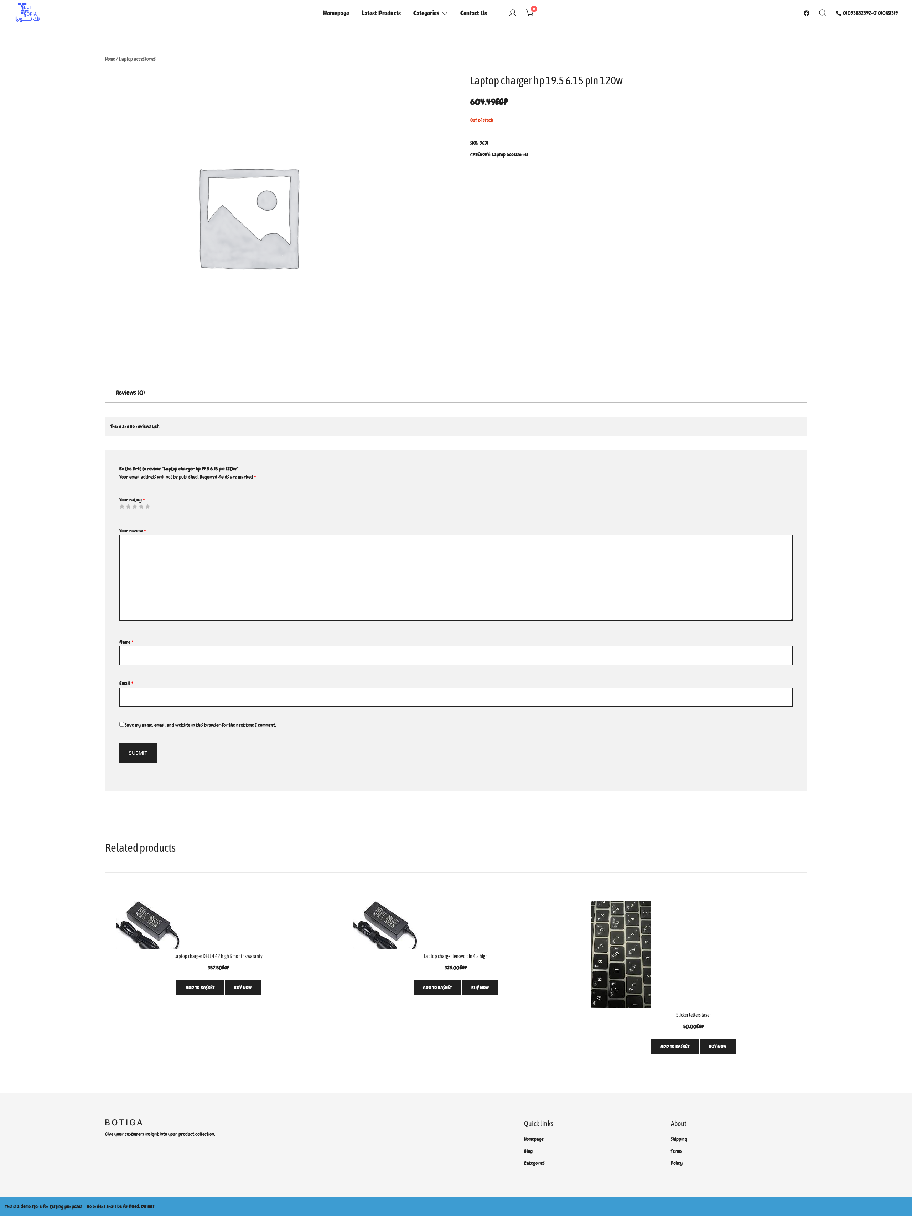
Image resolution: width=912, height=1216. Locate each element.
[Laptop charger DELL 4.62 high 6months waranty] (218, 925)
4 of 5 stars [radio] (141, 506)
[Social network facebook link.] (806, 13)
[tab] (130, 393)
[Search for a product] (822, 13)
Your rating (132, 499)
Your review (132, 530)
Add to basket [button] (200, 987)
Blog (528, 1151)
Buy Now (243, 987)
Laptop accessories (137, 59)
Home (110, 59)
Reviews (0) (130, 392)
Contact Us (473, 13)
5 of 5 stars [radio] (147, 506)
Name (126, 642)
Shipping (679, 1139)
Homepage (336, 13)
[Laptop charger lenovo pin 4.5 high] (456, 925)
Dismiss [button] (148, 1206)
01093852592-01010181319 (870, 13)
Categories (426, 13)
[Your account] (512, 13)
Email (126, 683)
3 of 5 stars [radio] (134, 506)
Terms (676, 1151)
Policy (677, 1163)
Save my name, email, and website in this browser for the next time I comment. (200, 725)
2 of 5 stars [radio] (128, 506)
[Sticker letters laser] (693, 954)
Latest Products (381, 13)
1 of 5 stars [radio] (121, 506)
